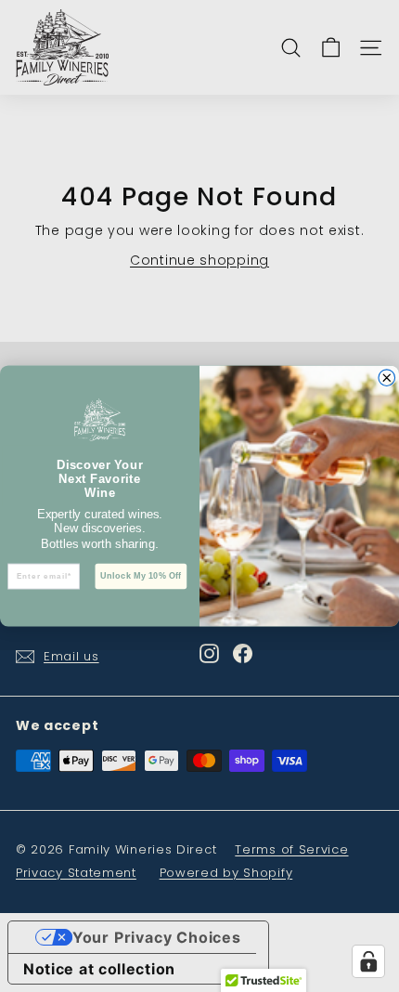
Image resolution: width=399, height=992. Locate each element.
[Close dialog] (387, 378)
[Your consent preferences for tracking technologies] (368, 961)
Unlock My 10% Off (141, 576)
